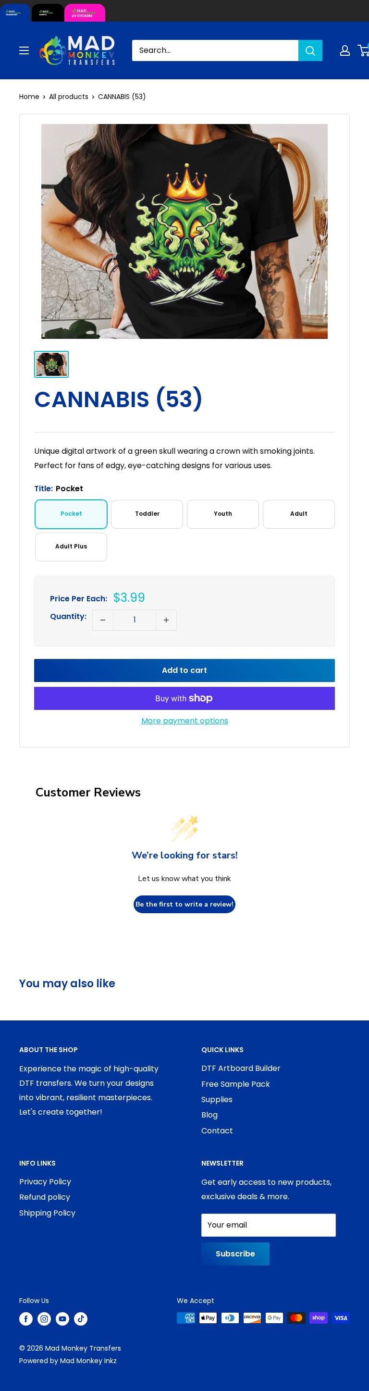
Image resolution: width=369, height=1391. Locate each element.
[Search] (310, 50)
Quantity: (68, 616)
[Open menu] (24, 50)
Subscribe (235, 1253)
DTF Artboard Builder (241, 1068)
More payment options (184, 720)
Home (29, 96)
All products (68, 96)
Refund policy (44, 1197)
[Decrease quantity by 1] (103, 620)
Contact (217, 1130)
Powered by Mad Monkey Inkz (68, 1361)
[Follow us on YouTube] (62, 1319)
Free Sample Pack (235, 1084)
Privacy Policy (45, 1181)
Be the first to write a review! (184, 904)
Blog (209, 1114)
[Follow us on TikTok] (80, 1319)
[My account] (345, 50)
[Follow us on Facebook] (26, 1319)
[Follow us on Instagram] (44, 1319)
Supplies (217, 1099)
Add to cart (184, 670)
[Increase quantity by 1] (166, 620)
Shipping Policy (47, 1212)
